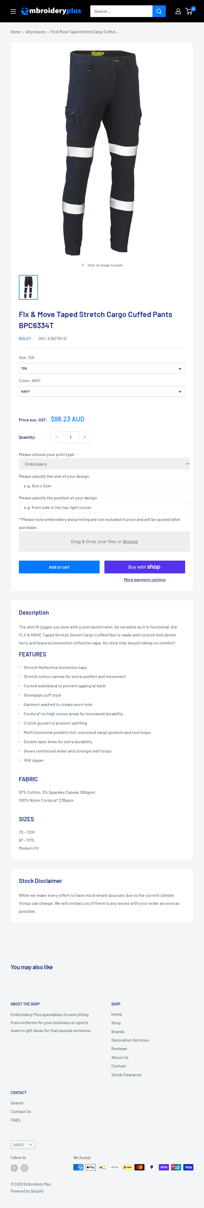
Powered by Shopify (27, 1191)
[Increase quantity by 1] (84, 437)
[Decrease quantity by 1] (56, 437)
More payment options (145, 579)
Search (17, 1102)
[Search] (159, 11)
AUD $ (18, 1144)
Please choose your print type (46, 454)
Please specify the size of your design (54, 476)
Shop (116, 1022)
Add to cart (59, 566)
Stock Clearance (126, 1074)
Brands (118, 1031)
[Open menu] (13, 11)
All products (35, 32)
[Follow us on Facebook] (14, 1168)
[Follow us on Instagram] (24, 1168)
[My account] (178, 11)
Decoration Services (130, 1039)
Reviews (119, 1048)
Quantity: (27, 436)
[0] (189, 11)
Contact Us (21, 1111)
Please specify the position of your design (58, 497)
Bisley (25, 338)
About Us (119, 1057)
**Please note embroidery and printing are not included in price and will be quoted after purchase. (100, 523)
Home (15, 32)
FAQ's (15, 1119)
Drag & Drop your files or (104, 541)
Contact (118, 1065)
